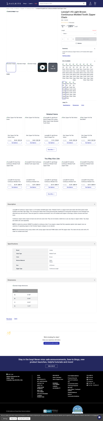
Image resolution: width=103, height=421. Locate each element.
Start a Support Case (58, 379)
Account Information (73, 383)
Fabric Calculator (57, 377)
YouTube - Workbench (93, 385)
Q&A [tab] (15, 319)
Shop (24, 3)
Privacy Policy (18, 411)
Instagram (90, 381)
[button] (11, 67)
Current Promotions (40, 396)
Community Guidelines (73, 396)
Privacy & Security (72, 378)
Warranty (70, 387)
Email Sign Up (51, 366)
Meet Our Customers (40, 391)
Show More (50, 149)
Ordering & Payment (73, 385)
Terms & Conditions (73, 380)
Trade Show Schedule (40, 388)
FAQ (69, 381)
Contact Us (40, 383)
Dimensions (76, 105)
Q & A (82, 105)
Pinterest (90, 379)
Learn (30, 3)
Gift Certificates (42, 381)
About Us (39, 385)
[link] (63, 71)
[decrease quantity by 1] (62, 39)
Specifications (66, 105)
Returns (70, 394)
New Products (41, 379)
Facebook (90, 377)
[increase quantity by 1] (73, 39)
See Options (15, 142)
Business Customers (56, 384)
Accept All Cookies (24, 418)
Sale (36, 3)
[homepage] (13, 3)
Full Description (66, 55)
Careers (55, 386)
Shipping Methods (72, 392)
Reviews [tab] (9, 319)
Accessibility (56, 388)
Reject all (13, 418)
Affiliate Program (42, 393)
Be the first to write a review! (51, 343)
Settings (5, 418)
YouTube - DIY (91, 383)
